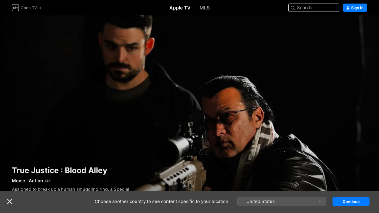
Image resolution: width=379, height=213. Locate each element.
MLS (205, 8)
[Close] (9, 201)
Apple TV (180, 8)
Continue (351, 201)
